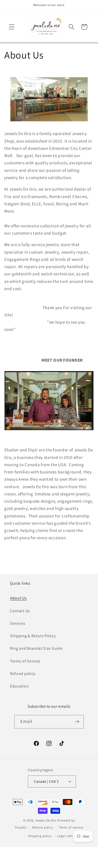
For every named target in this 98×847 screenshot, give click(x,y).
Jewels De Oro (46, 820)
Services (17, 623)
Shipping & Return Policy (33, 635)
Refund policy (22, 673)
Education (19, 686)
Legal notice (66, 836)
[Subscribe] (77, 721)
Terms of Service (25, 661)
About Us (18, 598)
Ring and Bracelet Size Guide (36, 648)
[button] (11, 27)
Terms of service (71, 827)
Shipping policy (40, 836)
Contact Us (20, 610)
